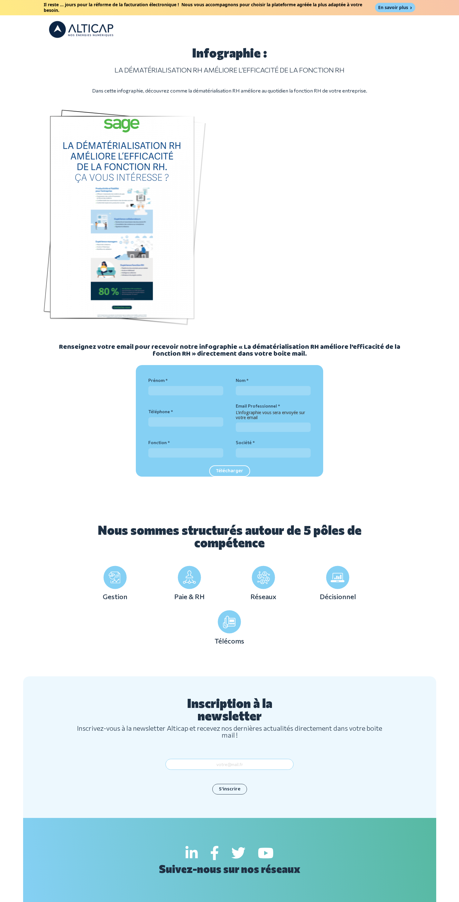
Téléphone (159, 411)
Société (244, 442)
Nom (240, 380)
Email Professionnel (256, 405)
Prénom (156, 380)
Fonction (157, 442)
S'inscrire (229, 789)
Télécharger (229, 471)
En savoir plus (393, 7)
